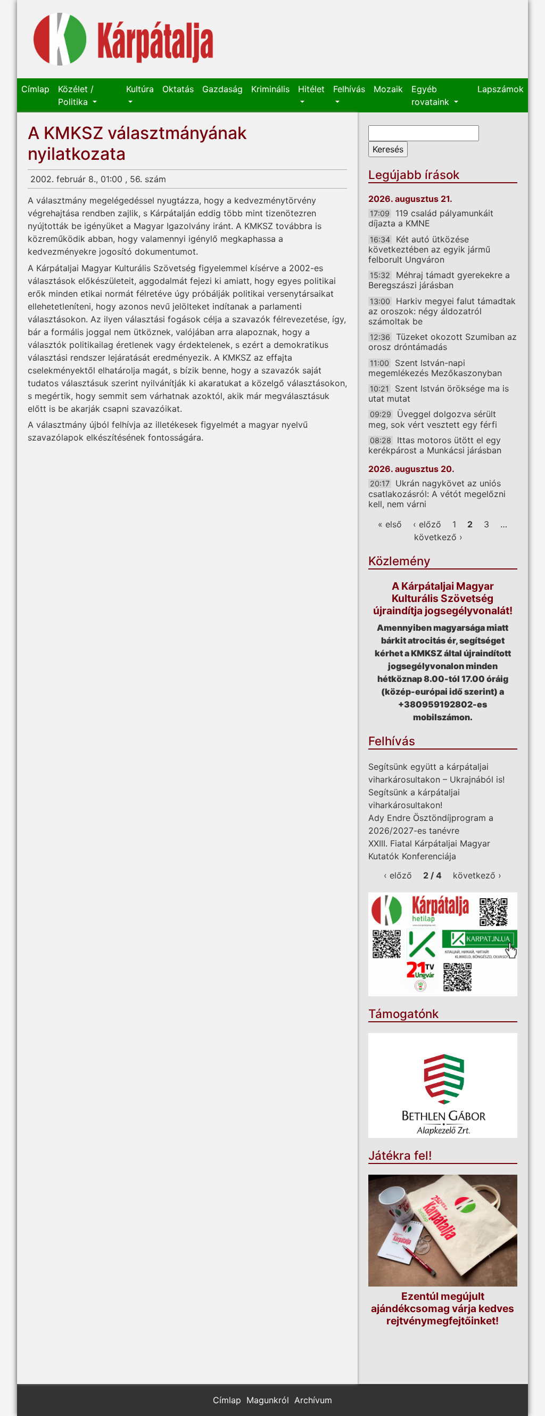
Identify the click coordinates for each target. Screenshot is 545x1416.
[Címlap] (123, 39)
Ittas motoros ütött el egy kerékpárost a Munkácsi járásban (434, 445)
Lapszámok (500, 89)
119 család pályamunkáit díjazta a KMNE (430, 218)
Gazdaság (222, 89)
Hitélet (311, 89)
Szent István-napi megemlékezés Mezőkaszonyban (435, 367)
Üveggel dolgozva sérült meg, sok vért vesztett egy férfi (432, 419)
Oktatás (178, 89)
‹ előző (427, 524)
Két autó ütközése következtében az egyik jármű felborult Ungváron (429, 249)
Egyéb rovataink (431, 95)
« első (390, 524)
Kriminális (270, 89)
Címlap (35, 89)
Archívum (313, 1400)
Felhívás (349, 89)
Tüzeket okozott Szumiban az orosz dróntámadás (442, 341)
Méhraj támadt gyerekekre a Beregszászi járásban (439, 280)
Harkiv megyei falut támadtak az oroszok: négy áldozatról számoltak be (442, 311)
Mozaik (388, 89)
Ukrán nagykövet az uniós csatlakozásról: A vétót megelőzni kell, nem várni (437, 493)
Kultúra (140, 89)
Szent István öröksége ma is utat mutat (438, 393)
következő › (438, 537)
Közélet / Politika (76, 95)
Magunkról (267, 1400)
